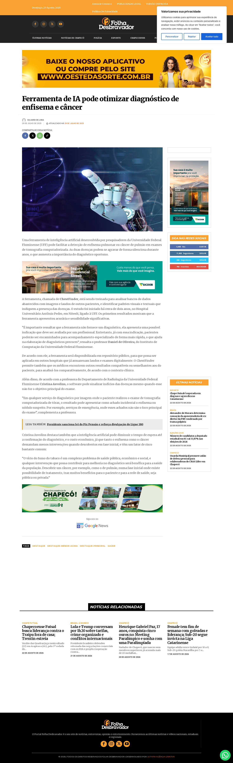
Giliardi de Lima (35, 120)
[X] (52, 24)
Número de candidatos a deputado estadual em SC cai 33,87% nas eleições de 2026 (188, 438)
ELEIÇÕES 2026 (177, 433)
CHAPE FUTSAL (30, 623)
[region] (192, 24)
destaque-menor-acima (62, 546)
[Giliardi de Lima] (24, 120)
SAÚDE (111, 546)
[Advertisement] (92, 574)
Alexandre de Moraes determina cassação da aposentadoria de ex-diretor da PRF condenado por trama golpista (188, 417)
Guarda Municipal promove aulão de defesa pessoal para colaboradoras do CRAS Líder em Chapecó (188, 460)
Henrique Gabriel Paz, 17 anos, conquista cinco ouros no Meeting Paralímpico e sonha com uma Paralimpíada (140, 635)
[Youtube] (60, 24)
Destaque (38, 546)
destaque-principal (92, 546)
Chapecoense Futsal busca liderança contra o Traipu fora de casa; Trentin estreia (43, 633)
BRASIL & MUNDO (80, 623)
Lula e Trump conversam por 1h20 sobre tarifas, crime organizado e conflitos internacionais (92, 633)
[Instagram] (43, 24)
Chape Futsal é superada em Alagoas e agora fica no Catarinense (185, 396)
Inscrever (201, 266)
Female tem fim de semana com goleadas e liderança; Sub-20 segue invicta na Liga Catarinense (187, 635)
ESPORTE (174, 390)
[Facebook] (35, 24)
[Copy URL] (47, 135)
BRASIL (173, 410)
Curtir (202, 246)
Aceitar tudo (211, 36)
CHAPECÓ (174, 453)
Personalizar (171, 36)
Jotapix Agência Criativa (161, 756)
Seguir (202, 253)
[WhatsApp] (40, 135)
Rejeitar (192, 36)
